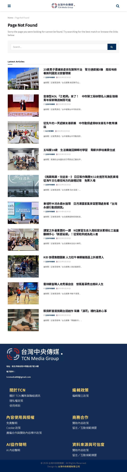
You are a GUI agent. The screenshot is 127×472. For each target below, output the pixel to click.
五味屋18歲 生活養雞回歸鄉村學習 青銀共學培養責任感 (79, 150)
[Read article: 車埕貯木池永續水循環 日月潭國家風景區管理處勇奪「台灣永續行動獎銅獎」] (23, 213)
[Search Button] (117, 5)
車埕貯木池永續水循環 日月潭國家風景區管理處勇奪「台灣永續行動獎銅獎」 (80, 205)
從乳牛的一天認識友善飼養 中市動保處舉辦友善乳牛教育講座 (80, 125)
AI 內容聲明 (13, 450)
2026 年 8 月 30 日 (64, 77)
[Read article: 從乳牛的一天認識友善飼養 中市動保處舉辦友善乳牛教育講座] (23, 132)
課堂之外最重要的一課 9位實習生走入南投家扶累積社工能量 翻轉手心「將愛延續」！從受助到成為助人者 (82, 232)
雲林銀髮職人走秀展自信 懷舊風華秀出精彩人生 (73, 284)
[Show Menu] (9, 5)
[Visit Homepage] (63, 6)
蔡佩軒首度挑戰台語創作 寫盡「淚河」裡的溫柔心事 (75, 311)
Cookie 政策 (13, 428)
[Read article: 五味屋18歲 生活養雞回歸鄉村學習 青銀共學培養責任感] (23, 159)
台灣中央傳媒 (50, 77)
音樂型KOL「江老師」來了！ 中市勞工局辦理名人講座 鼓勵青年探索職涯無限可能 (80, 98)
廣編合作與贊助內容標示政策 (24, 433)
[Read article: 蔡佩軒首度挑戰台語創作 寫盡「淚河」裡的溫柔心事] (23, 320)
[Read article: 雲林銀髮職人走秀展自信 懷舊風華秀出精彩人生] (23, 293)
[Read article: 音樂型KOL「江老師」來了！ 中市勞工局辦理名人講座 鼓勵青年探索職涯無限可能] (23, 105)
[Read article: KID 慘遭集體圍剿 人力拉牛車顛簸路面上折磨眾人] (23, 266)
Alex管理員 (49, 131)
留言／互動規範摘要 (84, 428)
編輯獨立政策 (80, 396)
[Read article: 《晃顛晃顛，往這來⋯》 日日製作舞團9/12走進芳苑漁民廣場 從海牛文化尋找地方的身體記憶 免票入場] (23, 186)
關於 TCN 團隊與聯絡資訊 (24, 396)
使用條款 (14, 405)
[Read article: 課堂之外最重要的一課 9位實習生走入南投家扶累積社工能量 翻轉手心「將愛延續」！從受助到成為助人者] (23, 240)
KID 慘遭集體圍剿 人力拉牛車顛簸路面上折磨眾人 (73, 257)
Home (10, 17)
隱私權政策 (16, 401)
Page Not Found (22, 17)
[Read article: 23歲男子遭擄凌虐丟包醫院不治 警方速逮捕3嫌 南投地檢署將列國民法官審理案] (23, 79)
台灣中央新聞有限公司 (69, 466)
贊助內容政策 (80, 423)
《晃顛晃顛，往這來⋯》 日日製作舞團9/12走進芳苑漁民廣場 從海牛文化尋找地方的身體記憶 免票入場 (80, 178)
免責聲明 (11, 423)
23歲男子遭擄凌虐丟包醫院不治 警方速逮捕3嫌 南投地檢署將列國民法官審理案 (80, 71)
